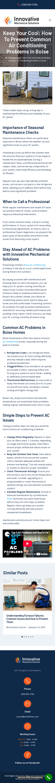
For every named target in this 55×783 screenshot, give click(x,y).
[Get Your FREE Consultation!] (48, 777)
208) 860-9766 (27, 694)
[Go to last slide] (7, 606)
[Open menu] (49, 20)
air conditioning (10, 341)
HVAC (10, 498)
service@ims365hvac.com (27, 716)
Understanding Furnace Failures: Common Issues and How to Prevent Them (27, 619)
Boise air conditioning (34, 264)
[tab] (22, 636)
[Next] (47, 606)
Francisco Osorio (17, 627)
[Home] (6, 57)
